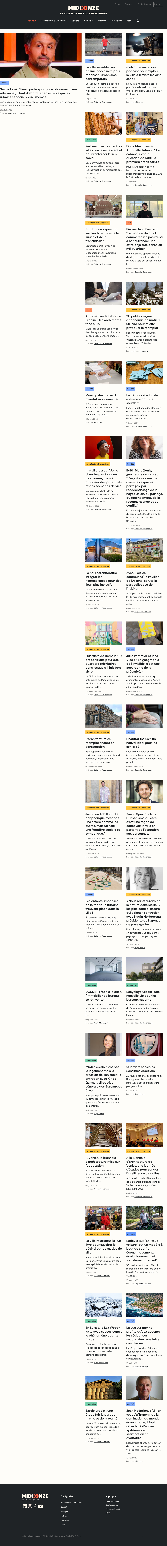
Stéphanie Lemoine (143, 612)
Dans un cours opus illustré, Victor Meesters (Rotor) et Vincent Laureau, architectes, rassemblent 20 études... (141, 338)
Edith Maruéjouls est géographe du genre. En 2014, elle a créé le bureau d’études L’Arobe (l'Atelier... (143, 516)
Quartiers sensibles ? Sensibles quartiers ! (141, 1069)
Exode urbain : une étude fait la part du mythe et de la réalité (101, 1414)
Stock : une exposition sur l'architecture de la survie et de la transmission (102, 235)
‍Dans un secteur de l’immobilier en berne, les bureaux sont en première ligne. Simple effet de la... (102, 1010)
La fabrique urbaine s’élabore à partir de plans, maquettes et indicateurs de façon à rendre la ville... (102, 89)
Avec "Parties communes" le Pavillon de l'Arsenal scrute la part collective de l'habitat (142, 580)
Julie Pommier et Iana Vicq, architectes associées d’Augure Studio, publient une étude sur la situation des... (143, 682)
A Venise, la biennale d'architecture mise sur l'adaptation (102, 1162)
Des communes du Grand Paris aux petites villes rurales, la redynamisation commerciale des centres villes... (103, 168)
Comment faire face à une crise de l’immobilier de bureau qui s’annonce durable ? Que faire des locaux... (144, 1010)
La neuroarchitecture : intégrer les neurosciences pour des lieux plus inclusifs (103, 579)
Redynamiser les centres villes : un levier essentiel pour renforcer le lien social (103, 152)
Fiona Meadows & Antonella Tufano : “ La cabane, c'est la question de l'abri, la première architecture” (143, 154)
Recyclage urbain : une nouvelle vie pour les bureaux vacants (143, 996)
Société (75, 20)
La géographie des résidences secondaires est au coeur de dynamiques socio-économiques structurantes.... (144, 1353)
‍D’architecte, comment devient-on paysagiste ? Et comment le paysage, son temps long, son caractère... (143, 934)
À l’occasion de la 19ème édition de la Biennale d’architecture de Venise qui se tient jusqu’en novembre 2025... (143, 1183)
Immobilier (116, 20)
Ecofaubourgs (144, 4)
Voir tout (32, 20)
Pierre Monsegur (101, 1023)
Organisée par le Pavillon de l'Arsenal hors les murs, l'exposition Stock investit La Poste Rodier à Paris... (100, 251)
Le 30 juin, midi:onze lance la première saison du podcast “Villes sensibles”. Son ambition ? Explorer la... (144, 89)
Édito (117, 4)
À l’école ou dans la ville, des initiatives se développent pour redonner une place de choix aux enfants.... (103, 923)
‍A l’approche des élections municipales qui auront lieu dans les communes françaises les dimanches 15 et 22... (102, 409)
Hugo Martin (140, 947)
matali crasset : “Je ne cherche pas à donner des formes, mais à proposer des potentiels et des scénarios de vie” (103, 478)
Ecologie (88, 20)
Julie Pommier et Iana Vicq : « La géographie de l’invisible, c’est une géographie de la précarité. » (143, 663)
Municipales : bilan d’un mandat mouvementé (102, 397)
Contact (128, 4)
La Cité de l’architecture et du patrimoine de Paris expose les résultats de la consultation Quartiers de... (102, 682)
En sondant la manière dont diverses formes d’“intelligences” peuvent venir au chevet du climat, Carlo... (103, 1176)
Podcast (158, 4)
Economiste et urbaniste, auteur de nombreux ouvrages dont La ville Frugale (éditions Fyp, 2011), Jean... (143, 1448)
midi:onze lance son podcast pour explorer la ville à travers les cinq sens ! (144, 73)
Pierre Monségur (141, 351)
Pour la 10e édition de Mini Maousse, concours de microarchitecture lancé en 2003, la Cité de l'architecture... (144, 172)
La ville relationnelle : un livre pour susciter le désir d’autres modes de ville (103, 1246)
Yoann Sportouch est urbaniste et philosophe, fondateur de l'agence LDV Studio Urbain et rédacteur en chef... (144, 844)
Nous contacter (112, 1501)
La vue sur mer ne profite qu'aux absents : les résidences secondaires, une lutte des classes (143, 1335)
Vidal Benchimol (101, 1362)
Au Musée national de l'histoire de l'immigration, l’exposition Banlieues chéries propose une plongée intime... (144, 1081)
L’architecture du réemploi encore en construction (99, 743)
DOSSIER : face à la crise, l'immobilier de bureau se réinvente (103, 996)
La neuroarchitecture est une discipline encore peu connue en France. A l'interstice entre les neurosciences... (102, 595)
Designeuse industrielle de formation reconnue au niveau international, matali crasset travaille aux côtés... (101, 496)
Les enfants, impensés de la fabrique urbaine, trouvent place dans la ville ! (102, 907)
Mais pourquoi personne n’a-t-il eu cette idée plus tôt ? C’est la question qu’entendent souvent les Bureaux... (102, 1100)
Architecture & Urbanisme (54, 20)
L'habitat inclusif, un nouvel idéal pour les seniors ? (141, 743)
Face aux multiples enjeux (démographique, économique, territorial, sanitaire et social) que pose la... (144, 757)
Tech (129, 20)
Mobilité (102, 20)
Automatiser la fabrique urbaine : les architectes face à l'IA (103, 320)
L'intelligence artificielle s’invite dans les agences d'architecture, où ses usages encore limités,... (102, 332)
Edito (108, 1513)
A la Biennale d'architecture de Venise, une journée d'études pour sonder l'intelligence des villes (142, 1165)
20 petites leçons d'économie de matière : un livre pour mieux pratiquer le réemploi (144, 322)
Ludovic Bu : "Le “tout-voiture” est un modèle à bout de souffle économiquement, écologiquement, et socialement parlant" (144, 1250)
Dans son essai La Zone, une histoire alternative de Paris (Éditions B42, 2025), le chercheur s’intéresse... (103, 844)
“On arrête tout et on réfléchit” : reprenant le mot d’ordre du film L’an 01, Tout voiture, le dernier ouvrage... (143, 1270)
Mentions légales (113, 1509)
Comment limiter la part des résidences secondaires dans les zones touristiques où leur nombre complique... (103, 1349)
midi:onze (139, 102)
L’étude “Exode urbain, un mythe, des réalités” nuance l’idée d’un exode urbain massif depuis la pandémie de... (103, 1428)
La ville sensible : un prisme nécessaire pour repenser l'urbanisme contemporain (102, 73)
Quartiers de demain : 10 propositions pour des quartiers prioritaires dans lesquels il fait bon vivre (103, 663)
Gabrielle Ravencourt (17, 113)
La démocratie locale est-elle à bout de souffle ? (142, 399)
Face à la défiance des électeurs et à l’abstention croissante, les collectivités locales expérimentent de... (143, 413)
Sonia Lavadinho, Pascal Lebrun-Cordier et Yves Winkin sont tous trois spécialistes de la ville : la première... (103, 1262)
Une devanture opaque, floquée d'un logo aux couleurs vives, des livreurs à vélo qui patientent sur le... (143, 259)
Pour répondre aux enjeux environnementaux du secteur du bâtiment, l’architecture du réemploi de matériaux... (103, 757)
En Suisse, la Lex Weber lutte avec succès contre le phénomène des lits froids (103, 1333)
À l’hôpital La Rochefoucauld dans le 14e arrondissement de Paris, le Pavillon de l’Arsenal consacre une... (144, 599)
